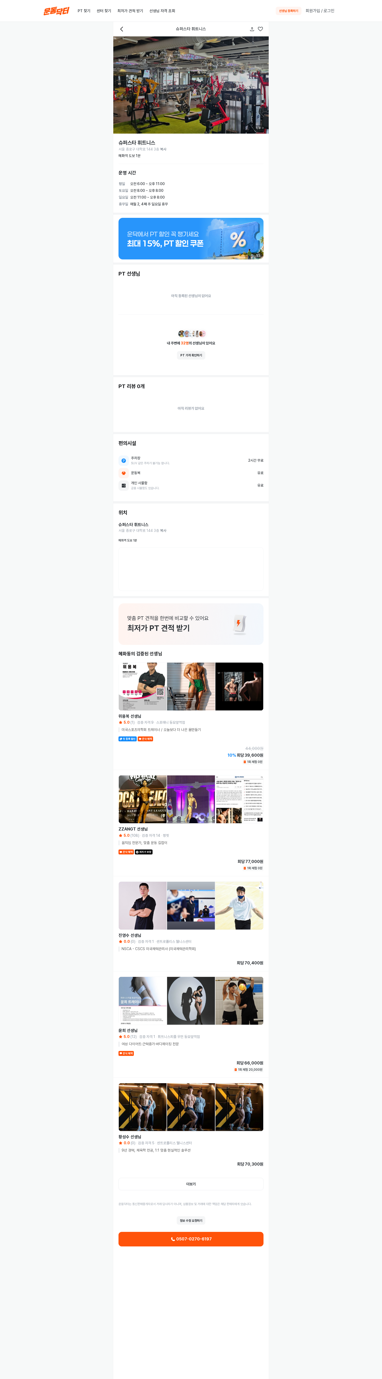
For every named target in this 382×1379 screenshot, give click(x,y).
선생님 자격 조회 (162, 11)
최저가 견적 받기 (130, 11)
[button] (260, 29)
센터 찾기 (104, 11)
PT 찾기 (84, 11)
